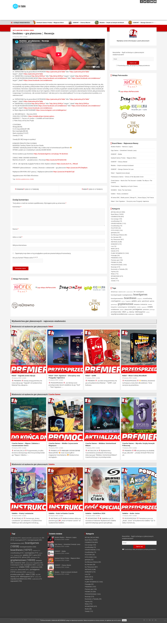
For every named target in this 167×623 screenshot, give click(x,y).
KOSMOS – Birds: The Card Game (121, 190)
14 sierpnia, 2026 (127, 448)
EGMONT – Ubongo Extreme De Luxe (114, 22)
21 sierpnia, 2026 (90, 378)
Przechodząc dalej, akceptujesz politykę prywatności (133, 65)
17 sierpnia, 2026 (90, 448)
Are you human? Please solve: (23, 258)
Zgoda (124, 620)
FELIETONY (114, 228)
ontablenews (115, 309)
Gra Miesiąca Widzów (117, 235)
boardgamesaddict (117, 298)
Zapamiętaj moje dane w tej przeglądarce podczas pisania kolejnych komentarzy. (43, 253)
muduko (139, 307)
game (139, 301)
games (152, 301)
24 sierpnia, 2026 (16, 448)
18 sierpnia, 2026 (53, 448)
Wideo (32, 30)
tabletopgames (140, 312)
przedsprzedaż (116, 312)
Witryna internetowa (19, 245)
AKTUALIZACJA (116, 212)
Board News (114, 214)
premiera (146, 309)
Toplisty (113, 271)
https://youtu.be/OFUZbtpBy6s (77, 168)
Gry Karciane (114, 237)
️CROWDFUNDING (116, 223)
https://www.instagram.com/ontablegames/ (51, 110)
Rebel (50, 327)
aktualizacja (114, 292)
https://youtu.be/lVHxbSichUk (56, 160)
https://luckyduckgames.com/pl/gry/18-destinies (51, 154)
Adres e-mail (17, 237)
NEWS (113, 249)
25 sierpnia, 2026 (53, 380)
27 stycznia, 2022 (17, 36)
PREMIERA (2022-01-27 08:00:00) (27, 189)
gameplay (114, 232)
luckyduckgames (122, 307)
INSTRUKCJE (115, 242)
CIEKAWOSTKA (115, 216)
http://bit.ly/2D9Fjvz (38, 76)
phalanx (122, 309)
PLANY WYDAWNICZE (117, 253)
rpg (127, 312)
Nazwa (15, 229)
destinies (18, 179)
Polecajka (114, 255)
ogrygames (144, 307)
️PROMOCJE (114, 262)
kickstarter (143, 304)
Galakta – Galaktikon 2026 (95, 513)
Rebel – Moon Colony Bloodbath (134, 376)
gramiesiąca (114, 304)
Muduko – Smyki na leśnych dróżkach (80, 22)
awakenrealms (129, 291)
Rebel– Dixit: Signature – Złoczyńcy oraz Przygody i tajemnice (130, 201)
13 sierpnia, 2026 (127, 515)
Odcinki (113, 251)
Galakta (51, 464)
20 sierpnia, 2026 (127, 378)
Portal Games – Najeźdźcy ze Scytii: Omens (124, 186)
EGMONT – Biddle (116, 154)
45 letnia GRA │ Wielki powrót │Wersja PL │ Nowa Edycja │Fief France (132, 197)
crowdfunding (115, 221)
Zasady (113, 281)
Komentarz (17, 207)
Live (112, 246)
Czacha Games (54, 394)
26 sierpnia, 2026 (16, 378)
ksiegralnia (114, 307)
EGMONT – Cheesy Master (50, 22)
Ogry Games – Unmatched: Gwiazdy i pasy (124, 150)
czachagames (116, 301)
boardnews (130, 298)
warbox (148, 312)
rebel (124, 312)
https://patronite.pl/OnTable (55, 72)
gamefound (145, 301)
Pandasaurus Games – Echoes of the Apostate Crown (127, 177)
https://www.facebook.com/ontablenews (52, 78)
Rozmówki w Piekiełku (118, 269)
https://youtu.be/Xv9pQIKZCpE (64, 172)
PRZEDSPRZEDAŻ (116, 265)
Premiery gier (115, 260)
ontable (25, 36)
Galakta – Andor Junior (131, 513)
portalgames (137, 309)
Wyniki (113, 278)
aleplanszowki (122, 291)
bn (135, 292)
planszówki (128, 309)
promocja (152, 309)
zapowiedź (139, 314)
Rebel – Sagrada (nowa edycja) (145, 22)
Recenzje (26, 30)
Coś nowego (114, 219)
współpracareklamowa (119, 314)
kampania (137, 304)
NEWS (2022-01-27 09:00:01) (93, 189)
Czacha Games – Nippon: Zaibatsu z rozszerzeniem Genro (25, 444)
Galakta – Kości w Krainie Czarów (61, 513)
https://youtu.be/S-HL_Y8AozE (67, 164)
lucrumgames (132, 307)
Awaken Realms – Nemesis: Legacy (122, 146)
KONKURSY (114, 244)
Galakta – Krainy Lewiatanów (119, 194)
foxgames (128, 301)
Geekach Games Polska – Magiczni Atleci (123, 158)
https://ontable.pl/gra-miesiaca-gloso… (41, 116)
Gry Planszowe (18, 30)
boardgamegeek (116, 295)
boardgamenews (127, 295)
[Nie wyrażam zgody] (165, 620)
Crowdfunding (115, 226)
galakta (134, 301)
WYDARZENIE (115, 276)
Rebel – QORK (90, 376)
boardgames (140, 294)
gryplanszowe (25, 179)
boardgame (140, 292)
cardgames (139, 298)
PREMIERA (114, 258)
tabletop (131, 312)
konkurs (150, 304)
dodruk (123, 301)
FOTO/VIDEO (115, 230)
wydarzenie (131, 314)
